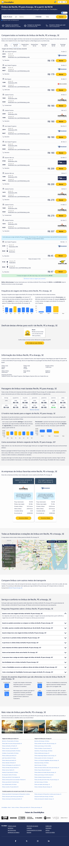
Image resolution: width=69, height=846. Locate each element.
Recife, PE (52, 541)
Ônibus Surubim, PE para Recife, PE (10, 787)
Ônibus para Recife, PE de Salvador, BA (11, 777)
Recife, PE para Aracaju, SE (15, 588)
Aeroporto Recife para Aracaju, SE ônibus (43, 796)
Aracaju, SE (62, 541)
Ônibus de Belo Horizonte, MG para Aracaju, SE (45, 743)
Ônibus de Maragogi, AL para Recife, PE (11, 765)
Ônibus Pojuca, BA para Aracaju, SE (42, 770)
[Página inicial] (7, 2)
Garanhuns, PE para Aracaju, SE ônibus (43, 750)
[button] (34, 551)
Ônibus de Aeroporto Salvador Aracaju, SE (44, 799)
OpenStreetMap (60, 569)
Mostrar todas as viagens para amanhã (35, 278)
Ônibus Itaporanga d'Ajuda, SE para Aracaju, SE (45, 755)
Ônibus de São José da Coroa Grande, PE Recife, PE (13, 779)
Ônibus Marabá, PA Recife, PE (9, 762)
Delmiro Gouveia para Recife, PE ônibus (11, 750)
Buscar (61, 60)
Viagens (29, 832)
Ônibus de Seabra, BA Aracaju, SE (42, 784)
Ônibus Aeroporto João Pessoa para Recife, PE (12, 796)
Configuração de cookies (34, 830)
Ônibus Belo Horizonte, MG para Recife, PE (12, 743)
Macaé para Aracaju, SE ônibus (41, 762)
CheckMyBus (4, 807)
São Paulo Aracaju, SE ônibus (41, 782)
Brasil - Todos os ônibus (13, 807)
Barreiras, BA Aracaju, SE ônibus (41, 741)
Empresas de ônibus (13, 832)
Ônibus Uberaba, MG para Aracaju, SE (43, 787)
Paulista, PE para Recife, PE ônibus (10, 772)
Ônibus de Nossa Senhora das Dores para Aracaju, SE (46, 767)
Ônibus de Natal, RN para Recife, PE (10, 767)
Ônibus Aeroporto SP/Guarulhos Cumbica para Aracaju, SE (47, 794)
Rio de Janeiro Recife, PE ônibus (9, 774)
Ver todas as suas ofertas (34, 343)
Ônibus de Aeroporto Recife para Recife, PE (12, 799)
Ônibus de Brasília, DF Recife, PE (9, 746)
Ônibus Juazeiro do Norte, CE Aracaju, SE (43, 758)
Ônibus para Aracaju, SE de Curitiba (42, 746)
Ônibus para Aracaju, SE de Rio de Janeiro (44, 774)
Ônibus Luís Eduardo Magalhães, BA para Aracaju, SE (46, 760)
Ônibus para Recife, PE (25, 807)
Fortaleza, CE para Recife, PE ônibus (10, 753)
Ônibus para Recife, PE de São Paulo (10, 782)
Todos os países (50, 832)
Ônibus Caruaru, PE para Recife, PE (10, 748)
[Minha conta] (55, 2)
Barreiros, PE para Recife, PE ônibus (10, 741)
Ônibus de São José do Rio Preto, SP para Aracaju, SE (46, 779)
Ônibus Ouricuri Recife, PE (8, 770)
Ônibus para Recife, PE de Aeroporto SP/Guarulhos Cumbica (16, 794)
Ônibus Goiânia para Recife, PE (9, 755)
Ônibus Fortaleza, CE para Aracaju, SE (43, 748)
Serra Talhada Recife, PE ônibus (9, 784)
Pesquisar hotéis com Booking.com (11, 20)
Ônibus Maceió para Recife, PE (9, 760)
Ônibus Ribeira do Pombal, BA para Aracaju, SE (45, 772)
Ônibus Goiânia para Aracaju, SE (41, 753)
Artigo (48, 830)
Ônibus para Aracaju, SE (36, 807)
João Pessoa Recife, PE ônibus (9, 758)
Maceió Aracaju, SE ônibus (40, 765)
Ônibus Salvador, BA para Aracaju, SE (42, 777)
